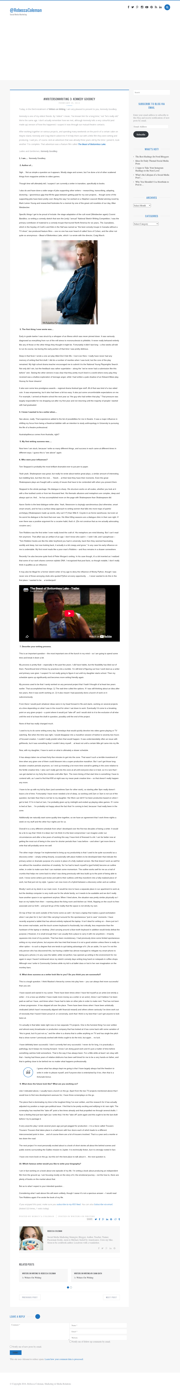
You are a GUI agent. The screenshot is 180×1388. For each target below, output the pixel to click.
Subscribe (141, 134)
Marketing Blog (85, 74)
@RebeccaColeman (26, 10)
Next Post (111, 1297)
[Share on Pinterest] (111, 1219)
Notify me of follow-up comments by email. (91, 1341)
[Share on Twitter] (96, 1219)
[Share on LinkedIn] (107, 1219)
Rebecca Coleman (43, 1216)
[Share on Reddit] (115, 1219)
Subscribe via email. (103, 1204)
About (69, 74)
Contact (117, 74)
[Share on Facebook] (99, 1219)
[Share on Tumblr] (119, 1219)
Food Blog (103, 74)
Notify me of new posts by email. (27, 1346)
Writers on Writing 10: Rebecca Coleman (39, 1273)
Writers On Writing (83, 1216)
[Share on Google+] (103, 1219)
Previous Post (30, 1297)
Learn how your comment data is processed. (64, 1359)
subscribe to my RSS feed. (69, 1204)
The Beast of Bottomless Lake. (92, 144)
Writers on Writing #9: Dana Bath (88, 1273)
